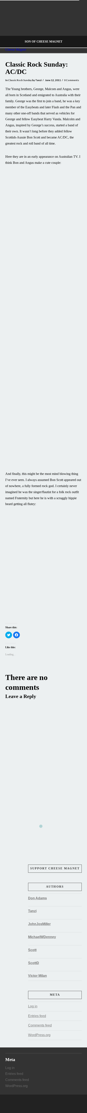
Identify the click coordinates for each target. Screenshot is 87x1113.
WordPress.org (39, 1035)
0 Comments (71, 80)
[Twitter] (43, 1104)
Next (78, 24)
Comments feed (40, 1025)
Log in (32, 1006)
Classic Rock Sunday (20, 80)
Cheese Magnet (15, 49)
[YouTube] (47, 1104)
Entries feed (37, 1016)
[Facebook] (39, 1104)
